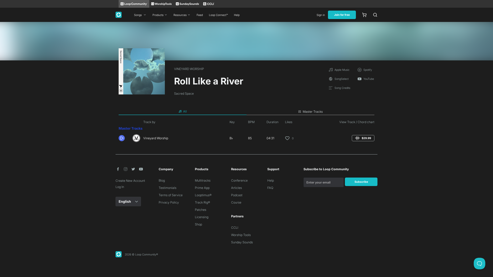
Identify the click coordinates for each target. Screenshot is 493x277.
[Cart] (364, 15)
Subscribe (361, 181)
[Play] (122, 138)
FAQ (270, 188)
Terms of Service (171, 195)
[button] (124, 138)
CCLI (234, 227)
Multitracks (202, 180)
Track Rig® (202, 202)
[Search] (375, 15)
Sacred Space (184, 93)
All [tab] (185, 111)
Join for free (342, 14)
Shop (198, 224)
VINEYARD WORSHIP (189, 69)
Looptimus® (203, 195)
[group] (363, 138)
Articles (236, 188)
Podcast (236, 195)
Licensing (201, 217)
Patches (200, 210)
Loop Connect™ (218, 15)
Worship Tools (241, 235)
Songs (138, 15)
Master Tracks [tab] (313, 111)
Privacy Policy (169, 202)
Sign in (321, 15)
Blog (162, 180)
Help (237, 15)
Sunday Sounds (242, 242)
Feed (200, 15)
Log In (120, 187)
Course (236, 202)
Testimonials (167, 188)
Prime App (202, 188)
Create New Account (130, 181)
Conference (239, 180)
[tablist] (246, 111)
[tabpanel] (246, 132)
